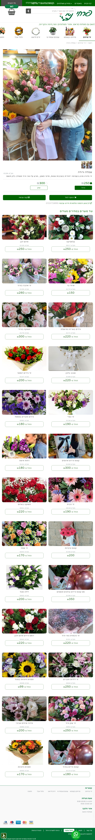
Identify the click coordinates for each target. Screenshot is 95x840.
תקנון (80, 830)
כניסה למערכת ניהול (52, 830)
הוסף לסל (69, 197)
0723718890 (31, 3)
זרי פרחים (82, 43)
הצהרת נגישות (36, 830)
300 (41, 183)
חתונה (30, 791)
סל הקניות (12, 3)
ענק (38, 188)
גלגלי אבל (40, 791)
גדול (83, 188)
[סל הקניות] (11, 10)
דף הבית (87, 3)
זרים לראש (51, 791)
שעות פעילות (87, 798)
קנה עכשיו (23, 197)
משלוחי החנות (87, 812)
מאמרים (78, 3)
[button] (3, 835)
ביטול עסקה (69, 830)
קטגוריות (88, 788)
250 (85, 183)
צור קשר (89, 830)
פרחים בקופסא (75, 791)
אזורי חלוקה (87, 808)
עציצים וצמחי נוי (62, 791)
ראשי (90, 43)
